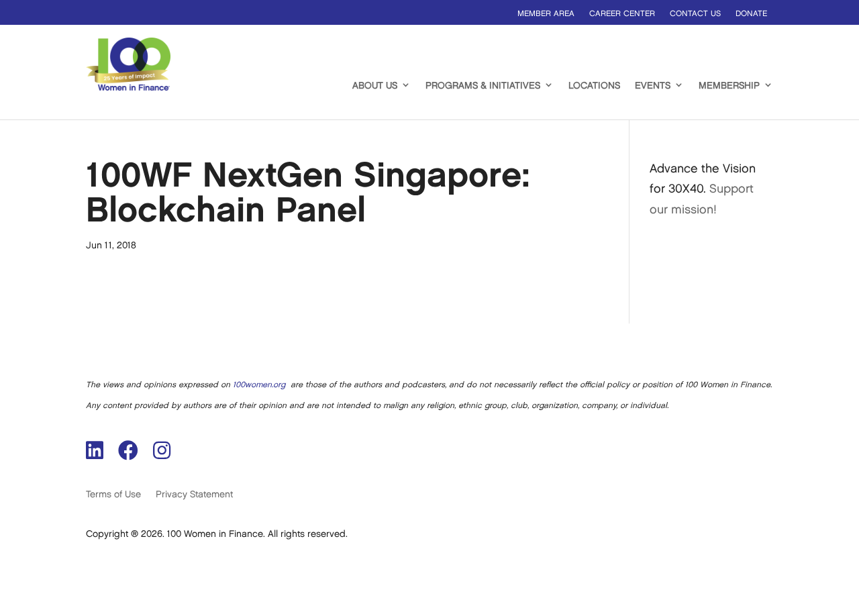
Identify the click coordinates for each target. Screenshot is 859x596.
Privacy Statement (194, 494)
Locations (594, 85)
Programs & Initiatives (482, 85)
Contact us (695, 13)
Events (652, 85)
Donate (751, 13)
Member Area (545, 13)
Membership (729, 85)
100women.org (259, 385)
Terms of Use (113, 494)
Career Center (622, 13)
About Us (374, 85)
